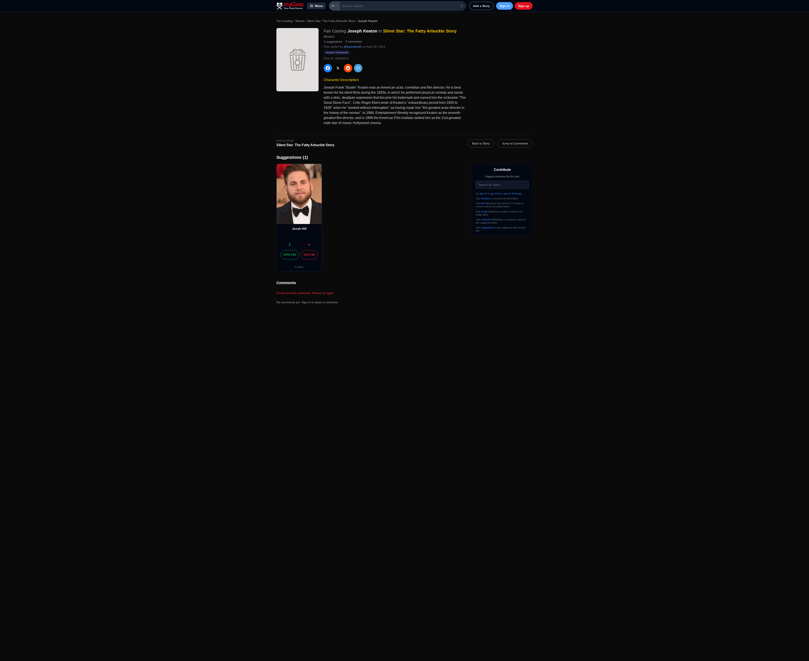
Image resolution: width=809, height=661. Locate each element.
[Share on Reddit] (348, 68)
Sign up (523, 6)
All (332, 5)
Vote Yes (289, 254)
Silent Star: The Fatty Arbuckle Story (331, 21)
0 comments (354, 41)
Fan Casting (284, 21)
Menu (319, 6)
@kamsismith (353, 46)
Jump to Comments (515, 143)
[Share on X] (338, 68)
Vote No (309, 254)
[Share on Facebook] (328, 68)
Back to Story (481, 143)
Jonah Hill (299, 228)
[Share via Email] (358, 68)
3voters (299, 267)
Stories (299, 21)
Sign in (505, 6)
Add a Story (481, 6)
